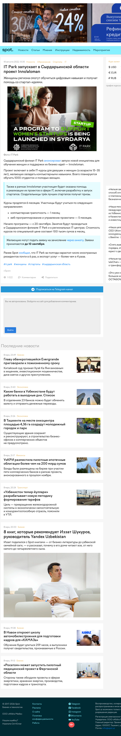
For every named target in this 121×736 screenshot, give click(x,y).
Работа (35, 723)
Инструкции (62, 50)
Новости (23, 50)
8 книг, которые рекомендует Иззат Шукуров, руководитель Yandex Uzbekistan (47, 534)
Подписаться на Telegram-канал (54, 289)
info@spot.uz (108, 728)
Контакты (37, 704)
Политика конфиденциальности (42, 717)
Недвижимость (81, 50)
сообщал (24, 252)
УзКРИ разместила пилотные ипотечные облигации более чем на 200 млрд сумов (35, 461)
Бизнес (20, 355)
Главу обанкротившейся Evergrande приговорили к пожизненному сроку (32, 361)
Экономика (22, 387)
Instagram (76, 712)
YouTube (75, 719)
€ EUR (112, 72)
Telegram (75, 704)
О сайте (36, 712)
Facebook (76, 708)
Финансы (20, 455)
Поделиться (51, 277)
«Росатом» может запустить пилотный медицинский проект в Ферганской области (32, 668)
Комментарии (28, 277)
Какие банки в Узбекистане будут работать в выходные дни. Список (29, 393)
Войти (10, 330)
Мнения (47, 50)
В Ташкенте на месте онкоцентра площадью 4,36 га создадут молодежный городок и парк (34, 424)
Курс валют (114, 61)
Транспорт (22, 487)
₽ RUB (112, 78)
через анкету (75, 240)
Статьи (35, 50)
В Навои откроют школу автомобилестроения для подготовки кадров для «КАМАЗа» (32, 636)
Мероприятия (101, 50)
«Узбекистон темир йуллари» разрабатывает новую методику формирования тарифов (28, 495)
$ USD (112, 67)
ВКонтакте (75, 716)
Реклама (36, 708)
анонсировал (52, 160)
